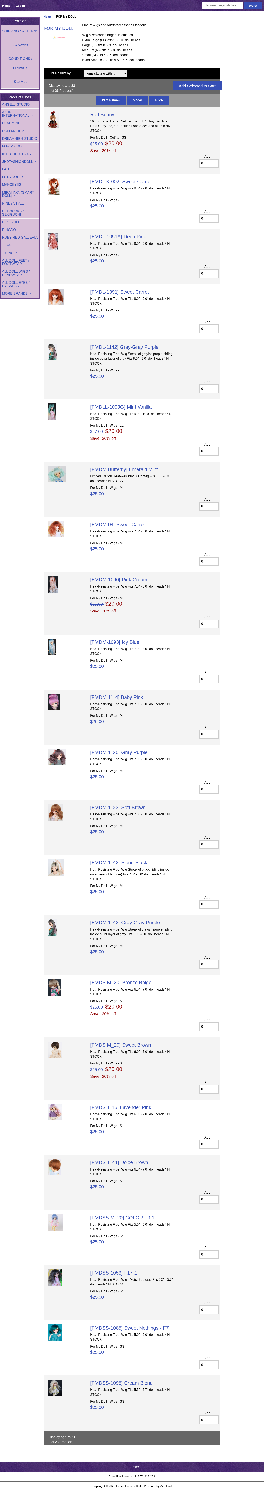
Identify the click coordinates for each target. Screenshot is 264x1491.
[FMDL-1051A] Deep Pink (118, 236)
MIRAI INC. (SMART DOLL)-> (18, 194)
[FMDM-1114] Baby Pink (116, 697)
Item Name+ (111, 100)
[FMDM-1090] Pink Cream (118, 579)
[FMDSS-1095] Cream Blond (121, 1383)
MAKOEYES (11, 185)
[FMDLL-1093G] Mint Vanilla (121, 407)
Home (6, 5)
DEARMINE (11, 123)
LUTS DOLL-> (13, 177)
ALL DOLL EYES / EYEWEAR (16, 284)
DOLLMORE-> (13, 131)
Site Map (20, 82)
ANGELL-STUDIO (16, 104)
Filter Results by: (59, 73)
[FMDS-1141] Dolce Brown (119, 1162)
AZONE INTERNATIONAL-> (17, 113)
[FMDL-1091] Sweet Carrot (119, 292)
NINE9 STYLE (13, 203)
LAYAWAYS (20, 45)
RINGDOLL (11, 230)
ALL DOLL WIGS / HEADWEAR (16, 273)
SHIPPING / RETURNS (20, 31)
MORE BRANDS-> (16, 294)
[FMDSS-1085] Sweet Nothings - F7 (129, 1328)
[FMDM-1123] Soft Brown (117, 807)
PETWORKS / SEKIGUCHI (13, 212)
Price (159, 100)
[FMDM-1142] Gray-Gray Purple (125, 922)
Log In (20, 5)
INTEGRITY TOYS (16, 154)
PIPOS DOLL (12, 222)
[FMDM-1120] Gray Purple (118, 752)
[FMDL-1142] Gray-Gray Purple (124, 347)
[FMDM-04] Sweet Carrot (117, 524)
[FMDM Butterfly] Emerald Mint (124, 469)
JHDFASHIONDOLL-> (19, 162)
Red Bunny (102, 114)
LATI (5, 169)
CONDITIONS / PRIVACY (20, 63)
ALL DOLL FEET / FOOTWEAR (15, 262)
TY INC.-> (10, 253)
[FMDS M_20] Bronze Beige (120, 982)
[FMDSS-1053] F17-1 (113, 1273)
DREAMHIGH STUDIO (19, 139)
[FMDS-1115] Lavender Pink (120, 1107)
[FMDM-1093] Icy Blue (114, 642)
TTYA (6, 245)
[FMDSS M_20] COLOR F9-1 (122, 1217)
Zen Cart (166, 1486)
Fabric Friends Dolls (129, 1486)
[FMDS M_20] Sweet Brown (120, 1045)
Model (137, 100)
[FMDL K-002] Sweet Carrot (120, 181)
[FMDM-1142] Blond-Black (118, 862)
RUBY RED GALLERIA (20, 237)
